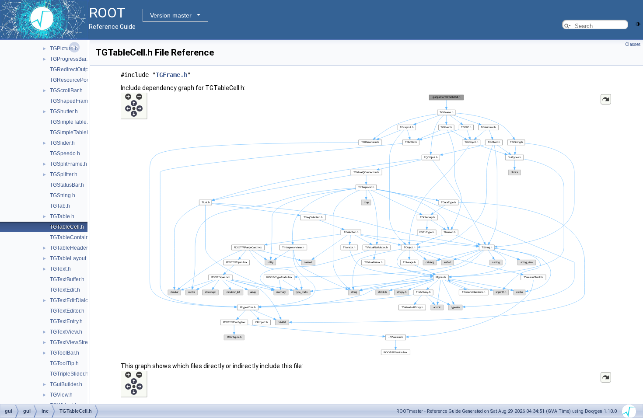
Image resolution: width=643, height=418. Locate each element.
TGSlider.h (62, 143)
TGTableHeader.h (71, 248)
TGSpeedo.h (65, 153)
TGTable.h (62, 216)
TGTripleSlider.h (69, 374)
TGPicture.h (64, 48)
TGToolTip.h (64, 363)
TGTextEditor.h (67, 311)
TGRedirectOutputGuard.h (81, 69)
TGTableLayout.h (70, 258)
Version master (171, 15)
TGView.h (61, 395)
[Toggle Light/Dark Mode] (638, 23)
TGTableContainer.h (74, 237)
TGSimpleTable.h (70, 122)
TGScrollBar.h (66, 90)
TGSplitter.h (63, 174)
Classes (633, 44)
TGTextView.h (66, 332)
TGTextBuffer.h (67, 279)
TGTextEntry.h (66, 321)
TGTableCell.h (67, 227)
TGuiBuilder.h (66, 384)
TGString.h (62, 195)
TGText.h (60, 269)
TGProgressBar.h (70, 59)
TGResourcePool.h (72, 80)
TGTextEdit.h (65, 290)
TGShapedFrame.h (72, 101)
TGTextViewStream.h (75, 342)
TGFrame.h (171, 74)
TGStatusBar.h (67, 185)
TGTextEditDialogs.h (74, 300)
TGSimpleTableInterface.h (81, 132)
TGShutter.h (64, 111)
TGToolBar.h (64, 353)
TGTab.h (60, 206)
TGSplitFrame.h (68, 164)
